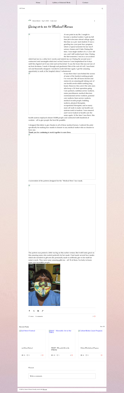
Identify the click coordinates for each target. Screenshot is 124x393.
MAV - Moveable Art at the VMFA (60, 349)
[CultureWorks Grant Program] (91, 337)
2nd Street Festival (27, 348)
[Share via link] (42, 311)
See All (102, 326)
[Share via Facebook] (29, 311)
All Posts (22, 8)
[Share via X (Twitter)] (34, 311)
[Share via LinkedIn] (38, 311)
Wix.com (45, 389)
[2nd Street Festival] (32, 337)
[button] (102, 8)
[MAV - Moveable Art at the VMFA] (62, 337)
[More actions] (94, 21)
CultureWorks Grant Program (90, 348)
